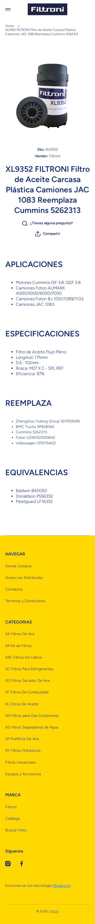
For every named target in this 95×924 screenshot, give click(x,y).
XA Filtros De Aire (20, 634)
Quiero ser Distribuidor (24, 577)
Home (9, 26)
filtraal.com (62, 885)
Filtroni (11, 807)
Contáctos (14, 589)
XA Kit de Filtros (18, 646)
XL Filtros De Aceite (21, 704)
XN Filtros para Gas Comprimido (32, 715)
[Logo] (47, 9)
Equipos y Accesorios (23, 774)
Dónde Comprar (18, 566)
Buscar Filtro (15, 830)
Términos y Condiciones (25, 601)
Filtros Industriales (20, 762)
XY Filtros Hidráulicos (23, 750)
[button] (47, 233)
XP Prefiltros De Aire (22, 739)
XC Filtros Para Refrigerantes (29, 669)
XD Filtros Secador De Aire (27, 680)
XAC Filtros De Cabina (23, 657)
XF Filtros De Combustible (27, 692)
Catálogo (12, 818)
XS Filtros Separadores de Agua (31, 727)
